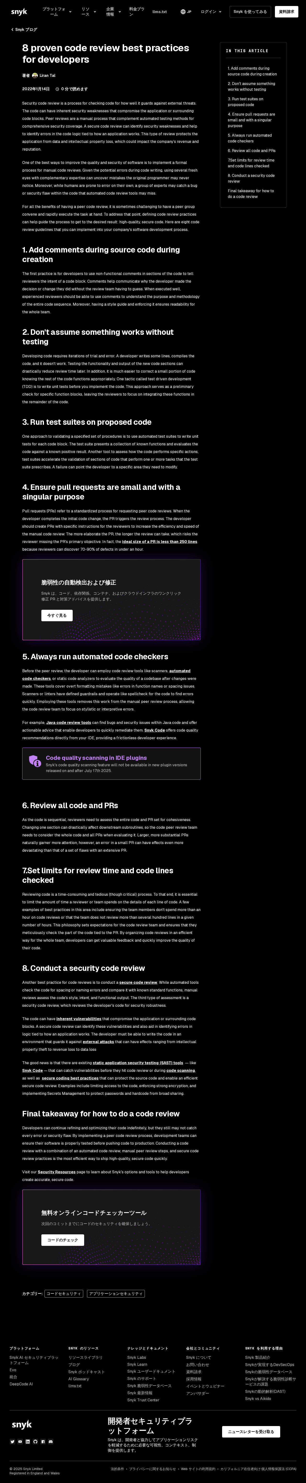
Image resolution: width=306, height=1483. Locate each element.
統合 (13, 1376)
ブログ (74, 1364)
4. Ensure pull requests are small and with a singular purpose (251, 120)
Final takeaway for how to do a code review (251, 193)
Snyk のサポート (141, 1378)
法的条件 (117, 1469)
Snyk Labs (136, 1357)
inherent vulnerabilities (78, 1018)
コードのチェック (62, 1239)
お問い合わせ (197, 1364)
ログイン (208, 11)
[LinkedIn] (28, 1441)
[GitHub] (35, 1441)
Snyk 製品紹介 (257, 1357)
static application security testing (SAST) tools (138, 1062)
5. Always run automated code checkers (250, 138)
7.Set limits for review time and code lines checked (251, 163)
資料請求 (286, 11)
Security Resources (57, 1172)
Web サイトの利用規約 (198, 1469)
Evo (13, 1369)
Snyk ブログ (26, 29)
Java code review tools (68, 722)
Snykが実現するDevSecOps (269, 1364)
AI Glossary (78, 1379)
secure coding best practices (70, 1078)
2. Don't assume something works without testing (251, 86)
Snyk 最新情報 (140, 1392)
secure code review (138, 982)
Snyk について (198, 1357)
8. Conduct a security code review (251, 178)
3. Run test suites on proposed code (245, 101)
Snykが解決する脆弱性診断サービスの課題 (270, 1382)
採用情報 (194, 1379)
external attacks (98, 1041)
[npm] (43, 1441)
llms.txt (75, 1385)
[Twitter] (12, 1441)
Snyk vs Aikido (258, 1398)
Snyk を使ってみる (250, 11)
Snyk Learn (137, 1364)
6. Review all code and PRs (252, 150)
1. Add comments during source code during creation (252, 71)
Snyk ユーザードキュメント (151, 1371)
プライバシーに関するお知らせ (152, 1469)
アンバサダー (197, 1393)
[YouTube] (20, 1441)
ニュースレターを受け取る (251, 1431)
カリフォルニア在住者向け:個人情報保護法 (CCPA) (258, 1469)
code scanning (180, 1070)
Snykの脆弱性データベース (268, 1371)
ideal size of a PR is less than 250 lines (159, 541)
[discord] (51, 1441)
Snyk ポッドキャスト (86, 1371)
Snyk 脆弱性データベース (149, 1385)
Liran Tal (48, 75)
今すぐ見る (56, 615)
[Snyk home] (19, 11)
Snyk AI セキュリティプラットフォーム (34, 1360)
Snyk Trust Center (143, 1400)
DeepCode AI (21, 1384)
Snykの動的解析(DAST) (265, 1391)
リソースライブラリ (85, 1357)
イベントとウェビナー (205, 1386)
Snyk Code (154, 730)
